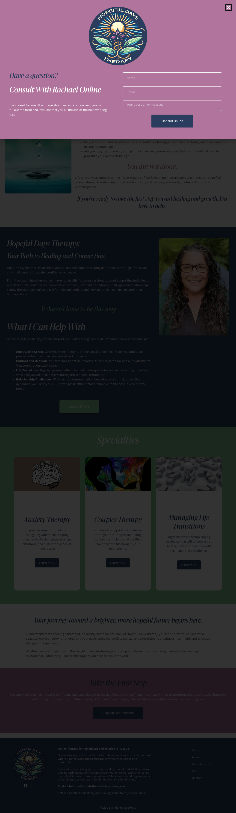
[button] (228, 7)
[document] (118, 406)
